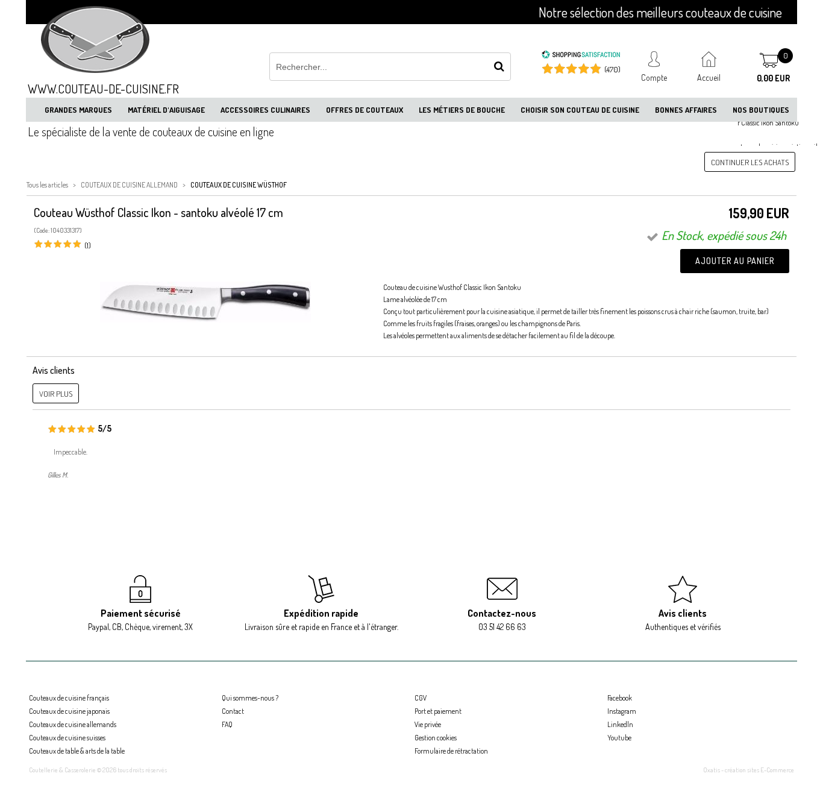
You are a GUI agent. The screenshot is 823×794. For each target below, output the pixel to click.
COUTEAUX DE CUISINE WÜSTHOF (238, 184)
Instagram (621, 711)
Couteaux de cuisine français (69, 697)
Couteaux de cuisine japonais (69, 711)
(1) (87, 245)
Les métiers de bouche (462, 110)
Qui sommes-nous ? (250, 697)
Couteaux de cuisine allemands (72, 724)
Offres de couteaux (364, 110)
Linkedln (620, 724)
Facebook (619, 697)
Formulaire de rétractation (451, 750)
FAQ (227, 724)
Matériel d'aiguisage (166, 110)
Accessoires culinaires (265, 110)
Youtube (619, 737)
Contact (233, 711)
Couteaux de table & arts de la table (77, 750)
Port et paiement (438, 711)
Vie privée (428, 724)
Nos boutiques (761, 110)
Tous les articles (47, 184)
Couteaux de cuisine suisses (67, 737)
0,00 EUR (773, 78)
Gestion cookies (436, 737)
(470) (612, 69)
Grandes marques (78, 110)
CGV (421, 697)
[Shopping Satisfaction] (581, 56)
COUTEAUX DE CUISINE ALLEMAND (129, 184)
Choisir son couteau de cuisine (580, 110)
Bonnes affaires (686, 110)
